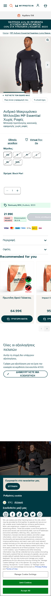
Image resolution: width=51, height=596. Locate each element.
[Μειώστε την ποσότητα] (7, 190)
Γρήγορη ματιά (19, 319)
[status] (12, 190)
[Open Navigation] (5, 5)
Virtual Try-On (36, 141)
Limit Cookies (25, 583)
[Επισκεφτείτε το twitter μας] (33, 514)
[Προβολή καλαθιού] (45, 5)
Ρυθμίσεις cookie (12, 495)
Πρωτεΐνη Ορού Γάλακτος (17, 298)
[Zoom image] (47, 40)
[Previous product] (41, 328)
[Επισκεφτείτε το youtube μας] (26, 514)
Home (5, 33)
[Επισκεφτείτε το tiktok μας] (19, 514)
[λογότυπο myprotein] (24, 5)
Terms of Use (12, 569)
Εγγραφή (12, 486)
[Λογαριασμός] (38, 6)
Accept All (25, 591)
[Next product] (47, 328)
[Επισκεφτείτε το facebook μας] (12, 514)
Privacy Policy (41, 567)
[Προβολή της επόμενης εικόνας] (47, 64)
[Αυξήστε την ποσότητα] (17, 190)
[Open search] (11, 6)
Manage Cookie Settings (26, 574)
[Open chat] (39, 514)
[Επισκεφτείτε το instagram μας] (5, 514)
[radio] (7, 155)
